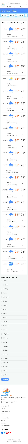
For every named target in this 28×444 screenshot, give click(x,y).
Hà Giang (5, 284)
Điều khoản (3, 423)
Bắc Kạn (5, 293)
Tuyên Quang (6, 297)
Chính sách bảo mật (5, 425)
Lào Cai (5, 301)
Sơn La (4, 313)
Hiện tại (4, 15)
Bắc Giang (5, 338)
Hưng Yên (5, 362)
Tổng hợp (3, 408)
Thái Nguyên (6, 325)
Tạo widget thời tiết (5, 411)
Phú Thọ (5, 342)
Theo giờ (12, 15)
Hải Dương (5, 354)
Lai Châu (5, 309)
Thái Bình (5, 366)
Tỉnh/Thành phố (11, 7)
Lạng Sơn (5, 330)
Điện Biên (14, 10)
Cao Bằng (5, 289)
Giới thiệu (3, 420)
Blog (21, 7)
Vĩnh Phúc (5, 346)
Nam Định (5, 375)
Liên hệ (2, 413)
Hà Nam (5, 370)
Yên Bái (4, 317)
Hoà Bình (5, 321)
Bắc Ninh (5, 350)
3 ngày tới (20, 15)
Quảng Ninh (6, 334)
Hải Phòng (5, 358)
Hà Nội (4, 280)
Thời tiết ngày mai (5, 10)
